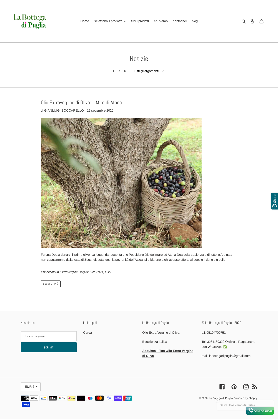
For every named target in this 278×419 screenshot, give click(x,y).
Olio (108, 272)
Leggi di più (50, 283)
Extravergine (69, 272)
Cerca (87, 332)
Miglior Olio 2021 (91, 272)
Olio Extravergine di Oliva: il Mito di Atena (81, 102)
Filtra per (119, 71)
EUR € (29, 386)
